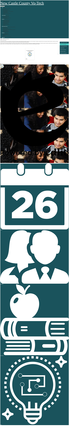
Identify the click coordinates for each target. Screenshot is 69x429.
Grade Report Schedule (5, 23)
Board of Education (5, 10)
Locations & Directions (5, 12)
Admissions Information (6, 33)
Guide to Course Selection (6, 20)
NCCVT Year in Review (6, 9)
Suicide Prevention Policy (5, 159)
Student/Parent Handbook (6, 22)
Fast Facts (4, 35)
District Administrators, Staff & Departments (8, 11)
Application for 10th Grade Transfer (7, 36)
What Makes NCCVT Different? (7, 8)
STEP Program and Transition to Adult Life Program (9, 29)
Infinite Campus (5, 25)
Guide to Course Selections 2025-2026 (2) (6, 63)
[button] (2, 7)
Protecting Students (4, 160)
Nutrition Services (5, 27)
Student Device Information (6, 24)
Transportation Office (5, 28)
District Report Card (4, 162)
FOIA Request (3, 161)
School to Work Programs (6, 16)
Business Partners (5, 17)
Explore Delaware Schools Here (6, 13)
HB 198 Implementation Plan (6, 21)
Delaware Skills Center (5, 18)
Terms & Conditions (4, 158)
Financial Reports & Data (6, 14)
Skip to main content (2, 0)
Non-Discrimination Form (6, 34)
